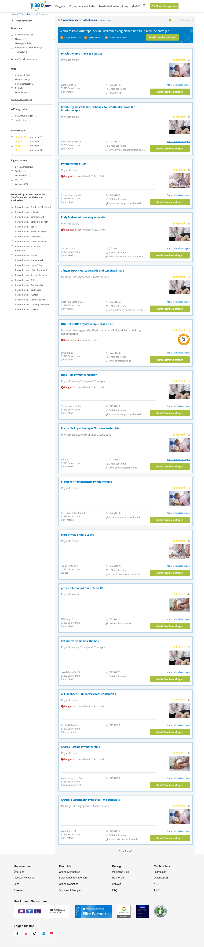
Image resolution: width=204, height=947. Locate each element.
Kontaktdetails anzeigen (178, 84)
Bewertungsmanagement (73, 877)
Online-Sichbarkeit (69, 872)
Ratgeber (60, 6)
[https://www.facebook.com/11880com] (17, 933)
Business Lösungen (70, 890)
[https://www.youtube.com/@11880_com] (51, 933)
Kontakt (116, 884)
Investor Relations (24, 877)
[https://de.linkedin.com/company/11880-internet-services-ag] (43, 933)
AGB (156, 884)
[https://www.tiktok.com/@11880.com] (34, 933)
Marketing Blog (120, 872)
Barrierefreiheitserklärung (113, 6)
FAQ (114, 890)
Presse (18, 890)
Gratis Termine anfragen (162, 37)
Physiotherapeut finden (82, 6)
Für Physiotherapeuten (164, 6)
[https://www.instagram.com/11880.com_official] (25, 933)
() (24, 34)
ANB (156, 890)
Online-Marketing (68, 884)
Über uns (19, 872)
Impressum (160, 872)
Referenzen (118, 877)
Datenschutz (161, 877)
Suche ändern (105, 20)
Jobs (16, 884)
